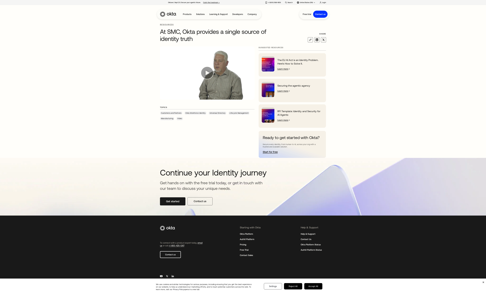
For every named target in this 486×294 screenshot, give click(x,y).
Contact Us (306, 239)
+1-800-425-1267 (176, 245)
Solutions (200, 14)
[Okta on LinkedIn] (172, 276)
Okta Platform (246, 234)
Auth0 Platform (247, 239)
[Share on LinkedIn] (317, 40)
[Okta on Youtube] (161, 276)
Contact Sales (246, 255)
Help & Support (308, 234)
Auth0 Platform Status (311, 250)
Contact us (320, 14)
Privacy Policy (186, 289)
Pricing (243, 244)
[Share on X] (323, 40)
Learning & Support (218, 14)
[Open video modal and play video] (207, 73)
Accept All (313, 286)
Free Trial (244, 250)
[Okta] (168, 14)
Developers (237, 14)
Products (187, 14)
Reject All (293, 286)
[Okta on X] (167, 276)
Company (252, 14)
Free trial (307, 14)
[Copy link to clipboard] (310, 40)
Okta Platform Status (311, 244)
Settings (273, 286)
